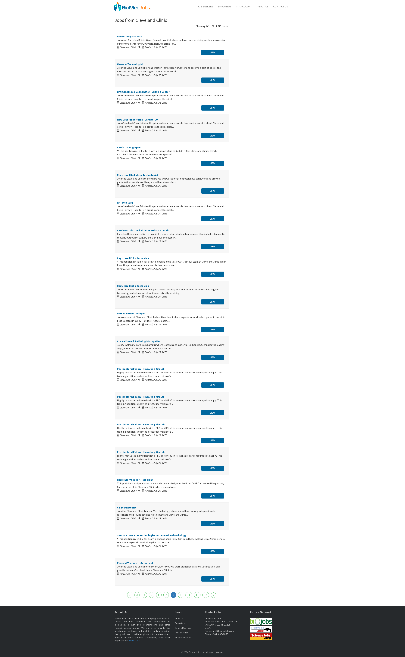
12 (205, 594)
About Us (262, 6)
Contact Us (280, 6)
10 (188, 594)
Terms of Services (183, 628)
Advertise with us (183, 637)
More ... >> (134, 640)
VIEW (212, 52)
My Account (244, 6)
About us (179, 618)
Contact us (180, 623)
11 (197, 594)
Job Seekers (205, 6)
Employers (225, 6)
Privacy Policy (181, 632)
